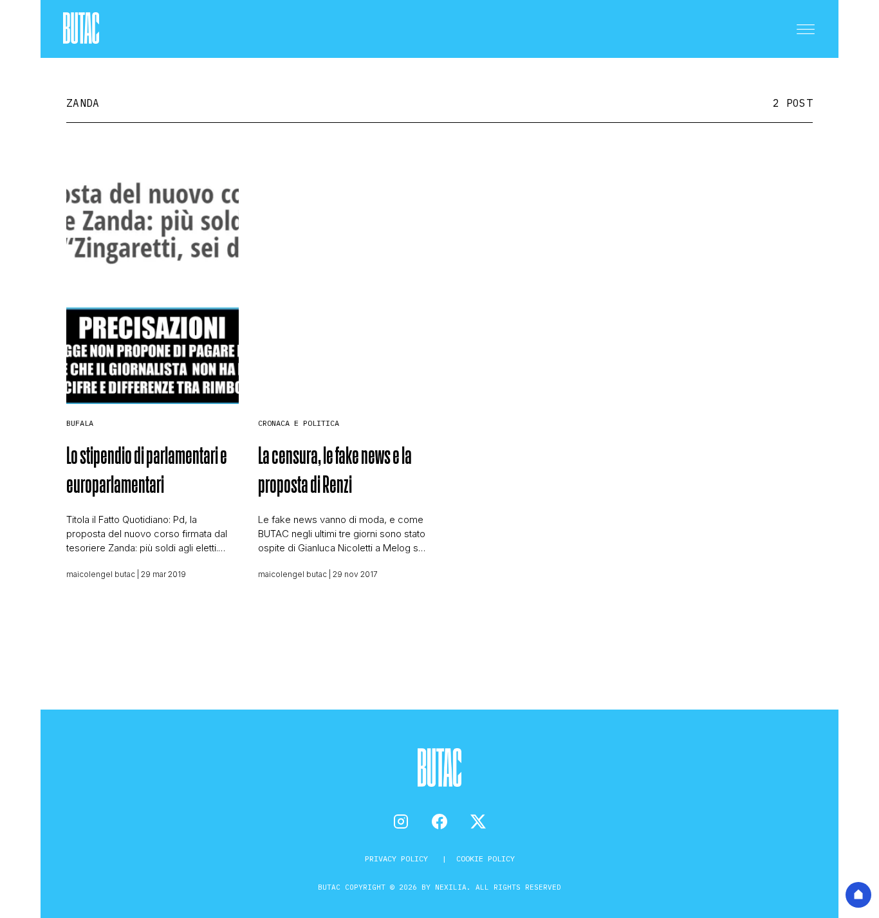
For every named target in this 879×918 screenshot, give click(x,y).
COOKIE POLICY (485, 858)
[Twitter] (478, 821)
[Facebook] (439, 821)
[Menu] (805, 29)
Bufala (79, 423)
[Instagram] (401, 821)
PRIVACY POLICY (398, 858)
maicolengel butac (100, 574)
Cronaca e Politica (298, 423)
